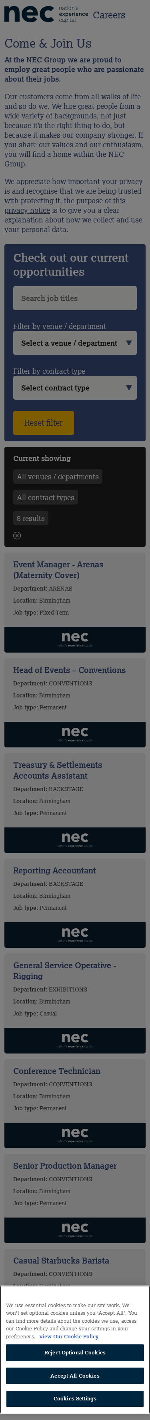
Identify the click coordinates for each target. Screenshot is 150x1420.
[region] (75, 1350)
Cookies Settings (75, 1398)
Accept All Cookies (74, 1375)
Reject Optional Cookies (75, 1352)
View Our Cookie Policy (68, 1336)
